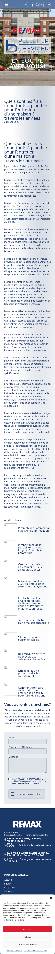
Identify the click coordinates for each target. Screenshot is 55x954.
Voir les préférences (27, 944)
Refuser (27, 936)
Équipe (8, 883)
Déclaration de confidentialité (35, 950)
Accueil (8, 879)
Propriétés (10, 887)
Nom (11, 737)
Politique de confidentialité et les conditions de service (29, 782)
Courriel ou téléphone (20, 747)
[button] (50, 898)
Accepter (27, 929)
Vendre (8, 891)
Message (13, 757)
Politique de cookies (14, 950)
